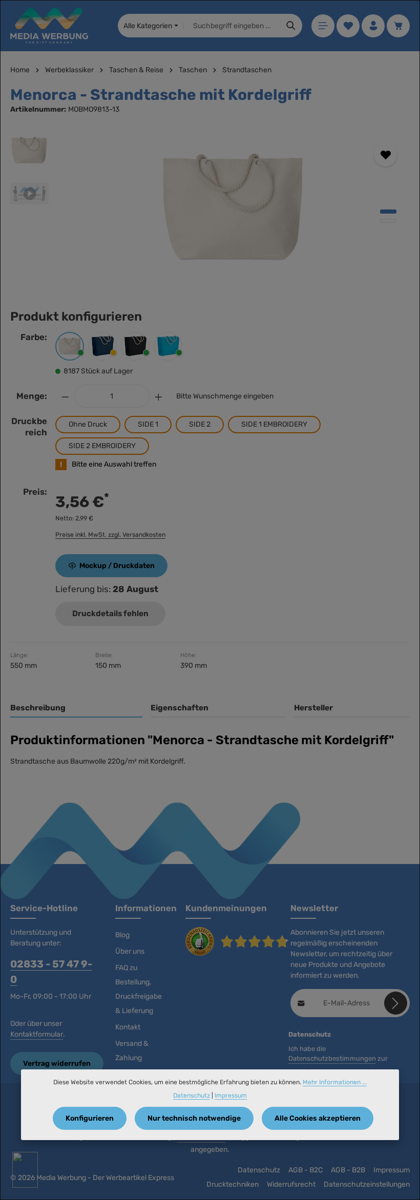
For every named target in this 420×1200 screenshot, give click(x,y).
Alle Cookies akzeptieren (318, 1118)
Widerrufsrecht (291, 1184)
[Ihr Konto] (373, 25)
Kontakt (127, 1027)
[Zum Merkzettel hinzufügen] (385, 154)
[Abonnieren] (395, 1003)
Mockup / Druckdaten (117, 565)
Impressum (391, 1170)
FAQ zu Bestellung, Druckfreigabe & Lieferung (138, 989)
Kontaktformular (36, 1034)
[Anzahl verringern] (65, 396)
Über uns (129, 951)
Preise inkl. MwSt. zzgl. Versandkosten (110, 534)
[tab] (76, 709)
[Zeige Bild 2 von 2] (388, 221)
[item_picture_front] (234, 208)
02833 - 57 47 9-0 (51, 971)
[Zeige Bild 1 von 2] (388, 211)
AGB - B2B (348, 1170)
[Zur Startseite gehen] (49, 26)
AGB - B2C (305, 1170)
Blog (122, 935)
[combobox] (232, 25)
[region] (210, 208)
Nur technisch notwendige (194, 1118)
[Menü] (322, 25)
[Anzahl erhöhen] (159, 396)
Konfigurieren (90, 1118)
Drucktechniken (232, 1184)
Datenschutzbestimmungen (332, 1058)
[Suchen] (291, 25)
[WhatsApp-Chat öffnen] (25, 1170)
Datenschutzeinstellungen (367, 1184)
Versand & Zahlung (132, 1050)
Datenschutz (259, 1170)
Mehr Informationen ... (335, 1082)
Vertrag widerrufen (57, 1063)
